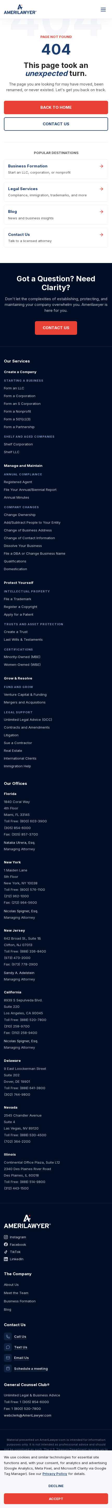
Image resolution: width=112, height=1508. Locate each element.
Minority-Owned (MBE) (22, 657)
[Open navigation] (103, 9)
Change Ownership (20, 515)
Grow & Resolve (18, 678)
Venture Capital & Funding (25, 694)
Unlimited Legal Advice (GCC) (28, 719)
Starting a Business (23, 380)
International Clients (20, 758)
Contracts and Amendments (27, 727)
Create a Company (20, 372)
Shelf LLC (12, 452)
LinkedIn (16, 1259)
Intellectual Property (27, 591)
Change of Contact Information (29, 538)
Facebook (18, 1244)
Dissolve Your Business (23, 546)
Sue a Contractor (18, 743)
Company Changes (21, 507)
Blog (7, 1309)
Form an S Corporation (22, 403)
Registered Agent (18, 482)
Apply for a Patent (18, 614)
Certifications (18, 649)
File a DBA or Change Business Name (34, 553)
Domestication (15, 569)
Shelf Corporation (18, 444)
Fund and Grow (18, 687)
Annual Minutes (16, 497)
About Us (11, 1284)
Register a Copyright (20, 607)
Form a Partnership (19, 427)
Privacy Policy (54, 1474)
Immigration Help (17, 766)
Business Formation (20, 1301)
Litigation (11, 735)
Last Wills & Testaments (23, 639)
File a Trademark (17, 599)
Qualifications (15, 561)
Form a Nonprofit (17, 411)
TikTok (15, 1252)
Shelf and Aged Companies (29, 436)
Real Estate (13, 750)
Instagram (18, 1237)
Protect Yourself (18, 583)
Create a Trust (16, 632)
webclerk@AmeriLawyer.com (27, 1415)
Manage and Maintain (23, 465)
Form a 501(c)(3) (17, 419)
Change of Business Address (28, 530)
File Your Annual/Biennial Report (30, 490)
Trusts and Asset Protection (33, 624)
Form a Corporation (19, 396)
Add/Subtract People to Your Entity (32, 522)
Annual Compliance (23, 474)
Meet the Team (16, 1293)
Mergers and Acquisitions (25, 702)
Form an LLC (14, 388)
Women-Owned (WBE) (22, 664)
